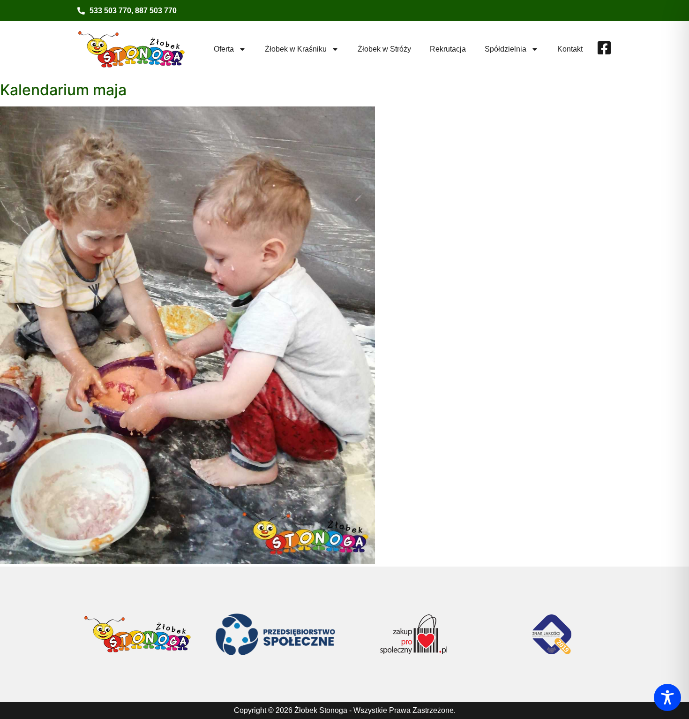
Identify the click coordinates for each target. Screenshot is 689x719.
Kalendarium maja (63, 90)
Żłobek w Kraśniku (296, 49)
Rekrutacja (448, 49)
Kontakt (570, 49)
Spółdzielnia (505, 49)
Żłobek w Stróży (384, 49)
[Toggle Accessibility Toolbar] (667, 697)
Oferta (224, 49)
